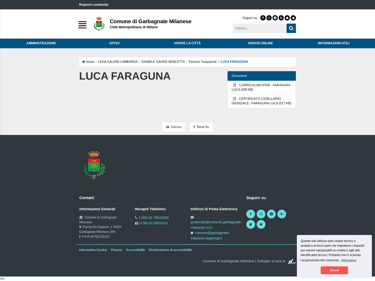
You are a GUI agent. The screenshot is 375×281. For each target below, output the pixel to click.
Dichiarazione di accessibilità (170, 250)
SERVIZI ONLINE (260, 43)
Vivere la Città (187, 43)
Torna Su (202, 127)
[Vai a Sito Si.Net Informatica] (291, 261)
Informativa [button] (348, 260)
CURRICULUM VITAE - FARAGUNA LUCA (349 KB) (261, 87)
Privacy (116, 250)
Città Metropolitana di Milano (134, 27)
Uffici (114, 43)
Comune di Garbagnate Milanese (151, 21)
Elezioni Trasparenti (203, 61)
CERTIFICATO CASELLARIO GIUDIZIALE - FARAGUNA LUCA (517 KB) (261, 101)
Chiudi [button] (334, 270)
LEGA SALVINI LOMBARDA (118, 61)
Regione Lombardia (93, 4)
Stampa (175, 127)
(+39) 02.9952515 (154, 223)
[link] (263, 17)
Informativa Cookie (93, 250)
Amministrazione (41, 43)
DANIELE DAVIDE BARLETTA (163, 61)
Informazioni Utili (333, 43)
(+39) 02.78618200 (154, 218)
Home (90, 61)
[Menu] (82, 24)
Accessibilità (135, 250)
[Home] (99, 23)
